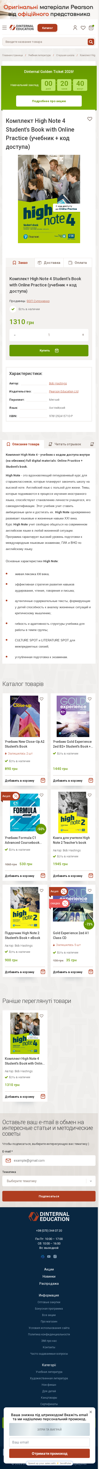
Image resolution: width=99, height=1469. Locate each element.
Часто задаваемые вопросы (49, 1353)
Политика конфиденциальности (49, 1334)
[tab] (49, 262)
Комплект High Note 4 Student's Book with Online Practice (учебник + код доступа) (24, 1062)
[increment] (83, 335)
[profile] (75, 27)
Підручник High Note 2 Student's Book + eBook (22, 935)
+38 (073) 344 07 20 (49, 1230)
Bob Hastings (58, 383)
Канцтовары (49, 1397)
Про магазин (49, 1321)
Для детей (49, 1391)
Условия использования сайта (49, 1328)
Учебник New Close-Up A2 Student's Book (24, 744)
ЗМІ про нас (49, 1340)
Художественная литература (49, 1378)
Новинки (49, 1276)
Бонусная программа (49, 1308)
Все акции (49, 1315)
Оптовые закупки (49, 1302)
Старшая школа (65, 55)
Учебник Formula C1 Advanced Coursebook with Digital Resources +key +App (22, 841)
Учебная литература (39, 55)
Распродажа (49, 1283)
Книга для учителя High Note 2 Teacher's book (71, 840)
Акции (49, 1269)
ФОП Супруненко (38, 301)
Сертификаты (49, 1404)
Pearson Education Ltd (64, 391)
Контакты (49, 1347)
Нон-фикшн (49, 1384)
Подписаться (49, 1196)
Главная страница (12, 55)
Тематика (9, 1171)
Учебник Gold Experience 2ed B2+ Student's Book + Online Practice (72, 745)
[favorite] (89, 119)
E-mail (7, 1151)
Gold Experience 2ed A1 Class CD (71, 935)
